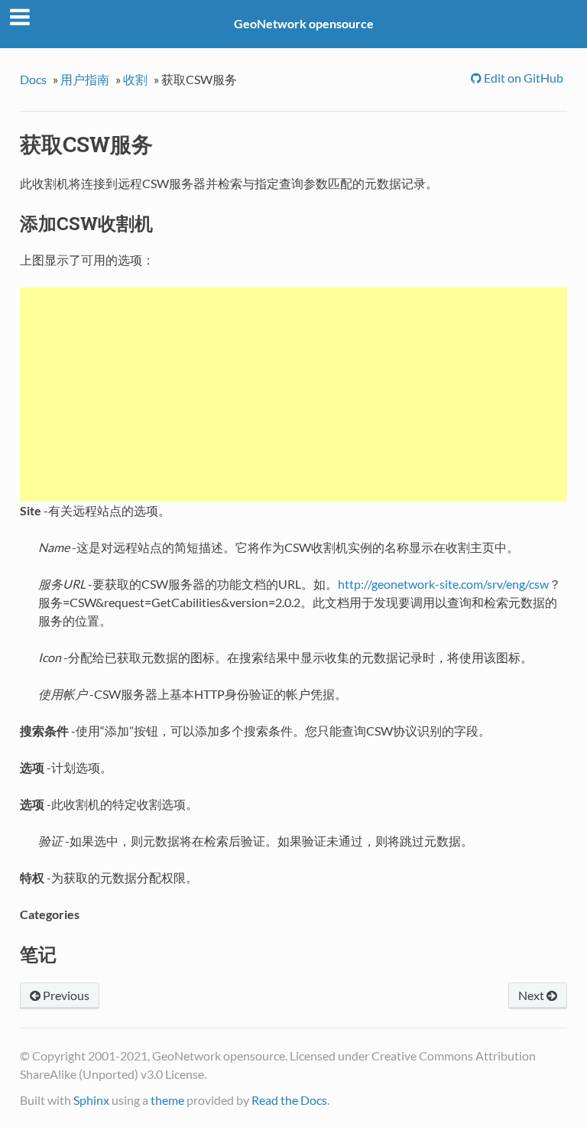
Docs (33, 79)
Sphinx (91, 1100)
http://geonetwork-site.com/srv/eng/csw (443, 583)
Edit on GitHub (522, 77)
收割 (135, 79)
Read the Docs (289, 1100)
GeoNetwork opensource (304, 23)
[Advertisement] (293, 394)
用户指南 (84, 79)
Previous (65, 995)
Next (532, 995)
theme (167, 1100)
